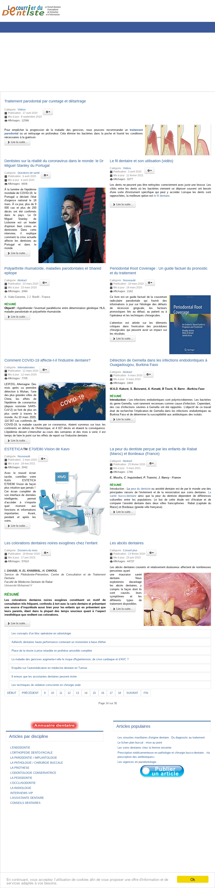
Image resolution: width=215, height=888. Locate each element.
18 (125, 724)
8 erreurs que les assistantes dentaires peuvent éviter (47, 707)
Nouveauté (129, 288)
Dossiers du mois (27, 576)
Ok (192, 879)
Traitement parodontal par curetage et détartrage (50, 101)
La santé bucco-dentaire (140, 515)
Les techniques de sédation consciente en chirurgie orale (50, 716)
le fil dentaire (197, 198)
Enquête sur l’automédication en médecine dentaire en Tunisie (53, 698)
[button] (48, 112)
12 (72, 724)
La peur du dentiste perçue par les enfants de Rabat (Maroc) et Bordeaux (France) (158, 469)
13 (81, 724)
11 (63, 724)
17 (116, 724)
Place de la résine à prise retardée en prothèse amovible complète (56, 681)
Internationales (26, 376)
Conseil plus (130, 571)
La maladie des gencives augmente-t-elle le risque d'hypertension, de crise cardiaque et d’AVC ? (76, 690)
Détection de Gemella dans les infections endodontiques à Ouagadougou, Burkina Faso (152, 371)
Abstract (22, 288)
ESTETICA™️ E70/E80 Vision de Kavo (40, 466)
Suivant (138, 724)
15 (98, 724)
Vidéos (22, 110)
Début (12, 724)
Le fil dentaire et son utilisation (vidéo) (145, 161)
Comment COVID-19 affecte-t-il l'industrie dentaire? (52, 369)
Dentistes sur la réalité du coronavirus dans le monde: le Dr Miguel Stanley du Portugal (54, 164)
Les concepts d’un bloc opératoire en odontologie (44, 664)
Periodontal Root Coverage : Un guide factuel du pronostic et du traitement (155, 278)
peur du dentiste (144, 507)
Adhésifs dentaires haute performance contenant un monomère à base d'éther (64, 672)
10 (54, 724)
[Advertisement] (106, 62)
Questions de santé (29, 174)
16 (107, 724)
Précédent (31, 724)
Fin (152, 724)
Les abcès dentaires (128, 564)
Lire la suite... (19, 144)
